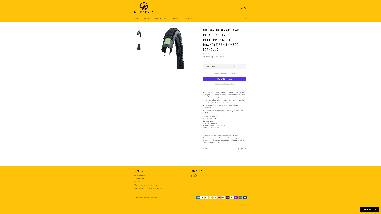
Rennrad (146, 19)
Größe (205, 62)
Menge (239, 62)
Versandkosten (219, 57)
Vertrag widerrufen (369, 209)
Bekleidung (176, 19)
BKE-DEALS (142, 197)
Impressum (138, 182)
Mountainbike (160, 19)
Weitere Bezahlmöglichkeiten (224, 84)
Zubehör (190, 19)
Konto (245, 18)
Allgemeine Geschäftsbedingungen (146, 185)
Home (136, 19)
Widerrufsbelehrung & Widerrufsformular (149, 188)
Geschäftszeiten (140, 175)
